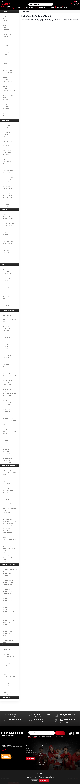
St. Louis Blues (6, 168)
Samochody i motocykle (9, 243)
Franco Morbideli (7, 298)
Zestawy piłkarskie (7, 337)
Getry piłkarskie (6, 326)
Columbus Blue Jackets (8, 143)
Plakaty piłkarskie (7, 402)
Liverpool (5, 20)
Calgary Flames (6, 136)
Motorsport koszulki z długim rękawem (10, 570)
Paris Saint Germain (7, 81)
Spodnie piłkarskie (7, 333)
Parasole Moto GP (7, 688)
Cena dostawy (41, 764)
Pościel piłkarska (7, 355)
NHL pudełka (5, 206)
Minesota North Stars (8, 197)
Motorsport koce (7, 603)
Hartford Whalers (7, 195)
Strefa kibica (30, 758)
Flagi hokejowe (6, 528)
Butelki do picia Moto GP (9, 676)
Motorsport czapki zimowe (9, 589)
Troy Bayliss (5, 301)
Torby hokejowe (7, 497)
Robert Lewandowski (8, 111)
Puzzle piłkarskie (6, 429)
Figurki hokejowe (7, 537)
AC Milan (5, 57)
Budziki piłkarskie (6, 398)
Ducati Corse (6, 307)
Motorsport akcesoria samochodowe (8, 621)
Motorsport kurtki (7, 578)
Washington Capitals (8, 175)
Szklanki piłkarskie (7, 366)
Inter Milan (5, 59)
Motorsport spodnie (8, 582)
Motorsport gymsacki (8, 596)
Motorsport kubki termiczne (9, 611)
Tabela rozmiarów (42, 757)
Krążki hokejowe (7, 535)
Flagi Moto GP (6, 683)
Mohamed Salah (6, 113)
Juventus (5, 61)
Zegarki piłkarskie (7, 395)
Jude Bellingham (6, 115)
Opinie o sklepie (4, 1)
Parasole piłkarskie (7, 451)
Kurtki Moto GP (6, 652)
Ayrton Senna (6, 234)
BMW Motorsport (7, 239)
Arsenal (4, 18)
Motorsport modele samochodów (8, 634)
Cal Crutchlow (6, 278)
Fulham (4, 39)
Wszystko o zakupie (12, 1)
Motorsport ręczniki (8, 600)
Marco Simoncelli (7, 296)
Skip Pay (40, 755)
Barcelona (5, 41)
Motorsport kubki (7, 605)
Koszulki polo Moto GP (8, 694)
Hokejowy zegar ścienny (9, 526)
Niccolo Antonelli (7, 285)
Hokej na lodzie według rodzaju (9, 465)
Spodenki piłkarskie (7, 324)
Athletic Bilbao (6, 52)
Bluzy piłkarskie (6, 328)
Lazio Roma (5, 68)
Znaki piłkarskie (6, 404)
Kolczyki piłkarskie (7, 384)
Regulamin (41, 748)
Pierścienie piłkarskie (7, 382)
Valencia (5, 54)
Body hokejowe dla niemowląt (7, 560)
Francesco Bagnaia (7, 305)
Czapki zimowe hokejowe (9, 490)
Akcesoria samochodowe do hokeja (10, 549)
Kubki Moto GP (6, 674)
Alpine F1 (5, 230)
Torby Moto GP (6, 665)
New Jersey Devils (7, 179)
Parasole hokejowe (7, 553)
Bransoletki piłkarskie (8, 380)
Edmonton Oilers (7, 150)
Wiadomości (59, 7)
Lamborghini (6, 237)
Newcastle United (7, 23)
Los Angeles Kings (7, 125)
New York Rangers (7, 159)
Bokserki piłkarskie (7, 462)
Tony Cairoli (6, 280)
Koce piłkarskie (6, 362)
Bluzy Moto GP (6, 649)
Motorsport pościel (8, 598)
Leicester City (6, 29)
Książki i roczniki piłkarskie (9, 438)
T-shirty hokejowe (7, 470)
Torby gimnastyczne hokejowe (7, 500)
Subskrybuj (60, 733)
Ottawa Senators (7, 161)
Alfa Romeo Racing (7, 225)
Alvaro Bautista (6, 276)
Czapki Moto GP (6, 659)
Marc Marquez (6, 269)
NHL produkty (6, 202)
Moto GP (4, 264)
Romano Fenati (6, 292)
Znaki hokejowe (6, 530)
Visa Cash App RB (7, 257)
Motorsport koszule (8, 573)
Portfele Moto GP (7, 685)
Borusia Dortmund (7, 72)
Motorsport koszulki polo (9, 638)
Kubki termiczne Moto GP (9, 679)
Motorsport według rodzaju (8, 564)
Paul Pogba (5, 104)
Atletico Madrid (6, 45)
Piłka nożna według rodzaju (8, 310)
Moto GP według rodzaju (8, 645)
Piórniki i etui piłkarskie (8, 416)
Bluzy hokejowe (6, 477)
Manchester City (7, 25)
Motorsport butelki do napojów (8, 608)
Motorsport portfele (8, 624)
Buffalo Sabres (6, 127)
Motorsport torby (7, 593)
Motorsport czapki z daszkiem (10, 587)
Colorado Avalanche (8, 141)
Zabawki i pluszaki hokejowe (9, 539)
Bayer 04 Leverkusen (7, 75)
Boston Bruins (6, 184)
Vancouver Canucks (8, 173)
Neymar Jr (5, 97)
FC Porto (5, 84)
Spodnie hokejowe (7, 483)
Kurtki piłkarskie (6, 330)
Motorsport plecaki (7, 591)
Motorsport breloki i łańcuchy (8, 615)
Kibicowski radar (42, 762)
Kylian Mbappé (6, 106)
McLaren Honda (6, 221)
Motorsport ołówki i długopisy (8, 641)
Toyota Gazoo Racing (8, 246)
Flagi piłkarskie (6, 400)
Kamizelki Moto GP (7, 654)
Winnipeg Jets (6, 134)
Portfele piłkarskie (7, 449)
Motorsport (4, 209)
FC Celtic (5, 77)
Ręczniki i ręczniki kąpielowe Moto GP (9, 671)
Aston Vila (5, 32)
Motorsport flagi (7, 618)
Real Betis (5, 50)
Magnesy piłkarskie (7, 442)
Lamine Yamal (6, 118)
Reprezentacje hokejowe (8, 200)
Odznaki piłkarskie (7, 440)
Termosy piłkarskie (7, 371)
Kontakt (22, 1)
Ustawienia (34, 780)
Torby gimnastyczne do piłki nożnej (9, 352)
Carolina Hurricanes (8, 139)
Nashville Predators (7, 157)
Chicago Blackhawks (8, 177)
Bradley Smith (6, 294)
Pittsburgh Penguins (7, 166)
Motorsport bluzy (7, 575)
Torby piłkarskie (6, 349)
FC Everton (5, 36)
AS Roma (5, 63)
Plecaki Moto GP (7, 663)
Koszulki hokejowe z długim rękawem (9, 473)
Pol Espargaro (6, 287)
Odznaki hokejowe (7, 544)
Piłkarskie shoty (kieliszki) (8, 373)
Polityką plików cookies (43, 753)
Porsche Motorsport (8, 241)
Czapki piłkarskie (6, 340)
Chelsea (4, 16)
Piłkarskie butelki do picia (9, 369)
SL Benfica (5, 86)
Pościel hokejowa (7, 503)
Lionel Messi (5, 99)
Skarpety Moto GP (7, 690)
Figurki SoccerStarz (7, 93)
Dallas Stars (6, 145)
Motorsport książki (7, 631)
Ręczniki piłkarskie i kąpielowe (10, 360)
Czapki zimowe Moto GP (8, 661)
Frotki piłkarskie (6, 414)
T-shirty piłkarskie (7, 315)
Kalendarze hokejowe (8, 532)
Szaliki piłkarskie (6, 344)
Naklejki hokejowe (7, 542)
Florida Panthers (7, 152)
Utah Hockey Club (7, 204)
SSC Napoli (5, 66)
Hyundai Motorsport (8, 248)
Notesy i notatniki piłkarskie (9, 418)
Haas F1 (4, 228)
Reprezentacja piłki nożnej (9, 90)
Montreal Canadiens (8, 186)
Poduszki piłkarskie (7, 357)
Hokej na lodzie (5, 120)
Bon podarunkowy (6, 697)
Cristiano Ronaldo (7, 102)
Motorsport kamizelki (8, 580)
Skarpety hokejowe (7, 557)
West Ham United (7, 34)
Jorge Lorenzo (6, 271)
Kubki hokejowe (6, 512)
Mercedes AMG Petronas (9, 218)
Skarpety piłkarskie (7, 460)
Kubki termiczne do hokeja (9, 519)
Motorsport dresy (7, 584)
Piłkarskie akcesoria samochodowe (7, 446)
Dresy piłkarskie (6, 335)
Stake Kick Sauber (7, 252)
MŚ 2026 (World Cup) (8, 95)
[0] (70, 4)
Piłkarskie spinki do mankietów (10, 387)
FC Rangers (5, 79)
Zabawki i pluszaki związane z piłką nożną (10, 432)
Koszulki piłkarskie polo (8, 317)
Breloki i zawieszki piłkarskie (9, 375)
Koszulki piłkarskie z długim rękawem (9, 320)
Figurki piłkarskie (6, 427)
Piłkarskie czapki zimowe (8, 342)
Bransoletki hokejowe (8, 523)
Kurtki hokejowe (7, 479)
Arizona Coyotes (7, 163)
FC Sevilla (5, 48)
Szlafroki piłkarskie (7, 458)
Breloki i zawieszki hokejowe (9, 521)
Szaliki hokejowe (7, 492)
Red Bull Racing (6, 216)
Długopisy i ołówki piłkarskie (10, 420)
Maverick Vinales (7, 283)
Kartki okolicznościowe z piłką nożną (9, 424)
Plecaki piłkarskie (7, 346)
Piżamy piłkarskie (6, 453)
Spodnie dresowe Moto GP (9, 656)
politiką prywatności (32, 737)
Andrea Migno (6, 303)
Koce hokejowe (6, 510)
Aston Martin (6, 232)
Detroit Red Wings (7, 148)
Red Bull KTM (5, 289)
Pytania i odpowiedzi (42, 760)
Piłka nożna (4, 11)
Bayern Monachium (7, 70)
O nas (18, 1)
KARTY (66, 7)
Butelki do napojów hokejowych (7, 516)
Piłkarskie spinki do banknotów (7, 390)
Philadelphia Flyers (7, 132)
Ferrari (4, 214)
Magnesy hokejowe (7, 546)
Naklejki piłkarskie (7, 436)
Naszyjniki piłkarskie (7, 378)
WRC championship (7, 255)
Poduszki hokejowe (7, 506)
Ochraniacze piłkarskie (8, 411)
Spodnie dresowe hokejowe (9, 486)
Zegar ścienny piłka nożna (9, 393)
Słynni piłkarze (6, 88)
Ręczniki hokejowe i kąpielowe (10, 508)
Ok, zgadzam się (44, 780)
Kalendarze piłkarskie (8, 407)
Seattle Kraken (6, 193)
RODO (40, 751)
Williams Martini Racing (8, 223)
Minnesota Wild (6, 154)
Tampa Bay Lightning (7, 188)
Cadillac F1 (5, 261)
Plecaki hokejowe (7, 495)
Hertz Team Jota (6, 250)
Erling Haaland (6, 108)
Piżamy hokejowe (7, 555)
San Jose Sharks (6, 182)
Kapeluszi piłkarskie (7, 456)
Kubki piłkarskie (6, 364)
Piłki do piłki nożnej (7, 409)
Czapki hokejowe (7, 488)
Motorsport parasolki (8, 627)
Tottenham (5, 27)
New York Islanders (7, 130)
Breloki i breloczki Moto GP (9, 681)
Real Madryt (5, 43)
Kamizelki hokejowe (7, 481)
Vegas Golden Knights (8, 191)
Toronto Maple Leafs (8, 170)
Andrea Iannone (7, 273)
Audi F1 (4, 259)
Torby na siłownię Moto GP (9, 668)
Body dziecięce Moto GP (8, 692)
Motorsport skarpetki (8, 629)
